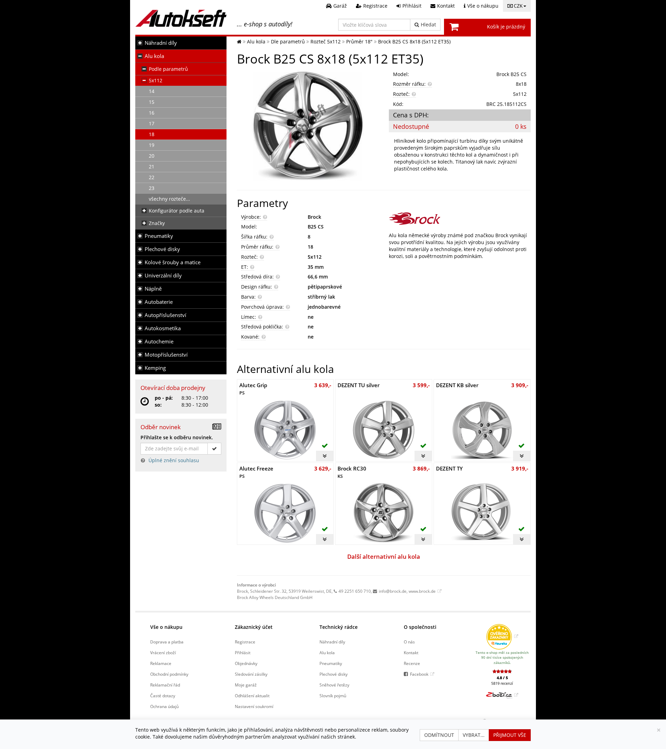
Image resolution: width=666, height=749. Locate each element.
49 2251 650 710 (355, 591)
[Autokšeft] (239, 41)
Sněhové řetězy (334, 685)
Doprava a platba (166, 641)
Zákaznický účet (254, 627)
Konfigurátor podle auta (176, 210)
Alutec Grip (253, 389)
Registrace (245, 641)
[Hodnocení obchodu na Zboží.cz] (502, 695)
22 (151, 177)
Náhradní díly (161, 43)
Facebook (419, 674)
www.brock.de (422, 591)
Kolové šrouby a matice (172, 262)
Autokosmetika (163, 328)
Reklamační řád (165, 685)
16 (151, 112)
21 (151, 166)
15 (151, 102)
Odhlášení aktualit (252, 695)
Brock (314, 217)
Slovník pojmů (332, 695)
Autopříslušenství (165, 315)
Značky (157, 223)
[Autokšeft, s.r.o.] (181, 18)
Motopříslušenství (166, 354)
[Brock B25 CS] (308, 126)
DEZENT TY (449, 468)
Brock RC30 (352, 472)
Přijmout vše (509, 735)
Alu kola (154, 56)
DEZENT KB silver (457, 385)
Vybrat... (474, 735)
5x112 (155, 80)
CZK (518, 5)
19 (151, 145)
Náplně (153, 288)
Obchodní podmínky (169, 674)
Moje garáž (246, 685)
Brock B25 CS (511, 74)
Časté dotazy (162, 695)
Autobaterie (159, 302)
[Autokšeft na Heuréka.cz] (502, 636)
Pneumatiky (159, 236)
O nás (409, 641)
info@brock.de (393, 591)
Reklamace (160, 663)
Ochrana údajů (164, 706)
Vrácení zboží (163, 652)
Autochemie (159, 341)
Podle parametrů (168, 69)
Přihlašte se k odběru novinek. (176, 437)
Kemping (155, 368)
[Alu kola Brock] (460, 218)
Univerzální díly (163, 275)
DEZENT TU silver (358, 385)
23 (151, 188)
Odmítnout (439, 735)
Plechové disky (162, 249)
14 (151, 91)
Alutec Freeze (256, 472)
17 (151, 123)
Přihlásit (242, 652)
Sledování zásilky (251, 674)
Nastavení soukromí (254, 706)
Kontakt (411, 652)
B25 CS (316, 226)
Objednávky (246, 663)
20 (151, 155)
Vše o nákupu (166, 627)
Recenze (412, 663)
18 (151, 134)
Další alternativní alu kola (383, 556)
